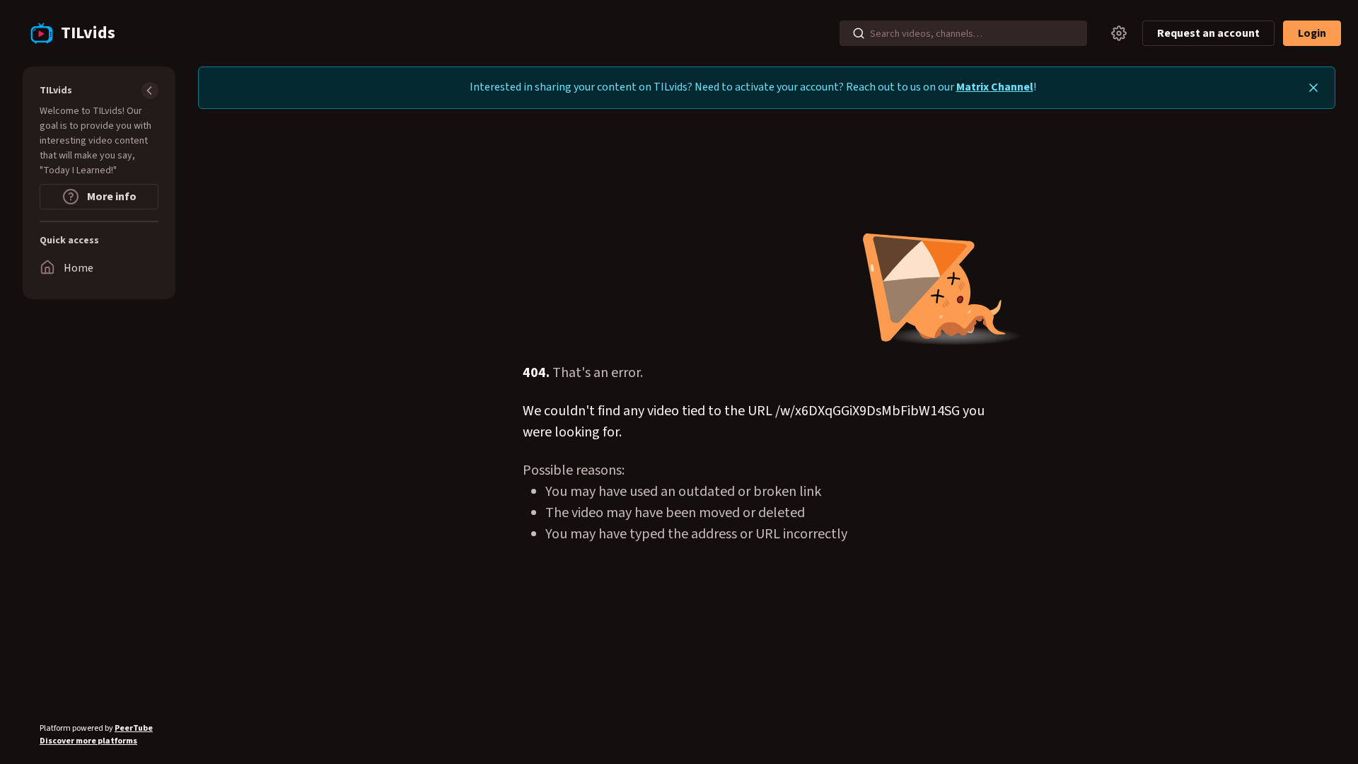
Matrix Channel (994, 87)
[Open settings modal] (1119, 33)
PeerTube (134, 728)
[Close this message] (1313, 88)
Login (1312, 33)
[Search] (858, 33)
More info (111, 196)
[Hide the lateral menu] (149, 90)
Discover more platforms (88, 741)
